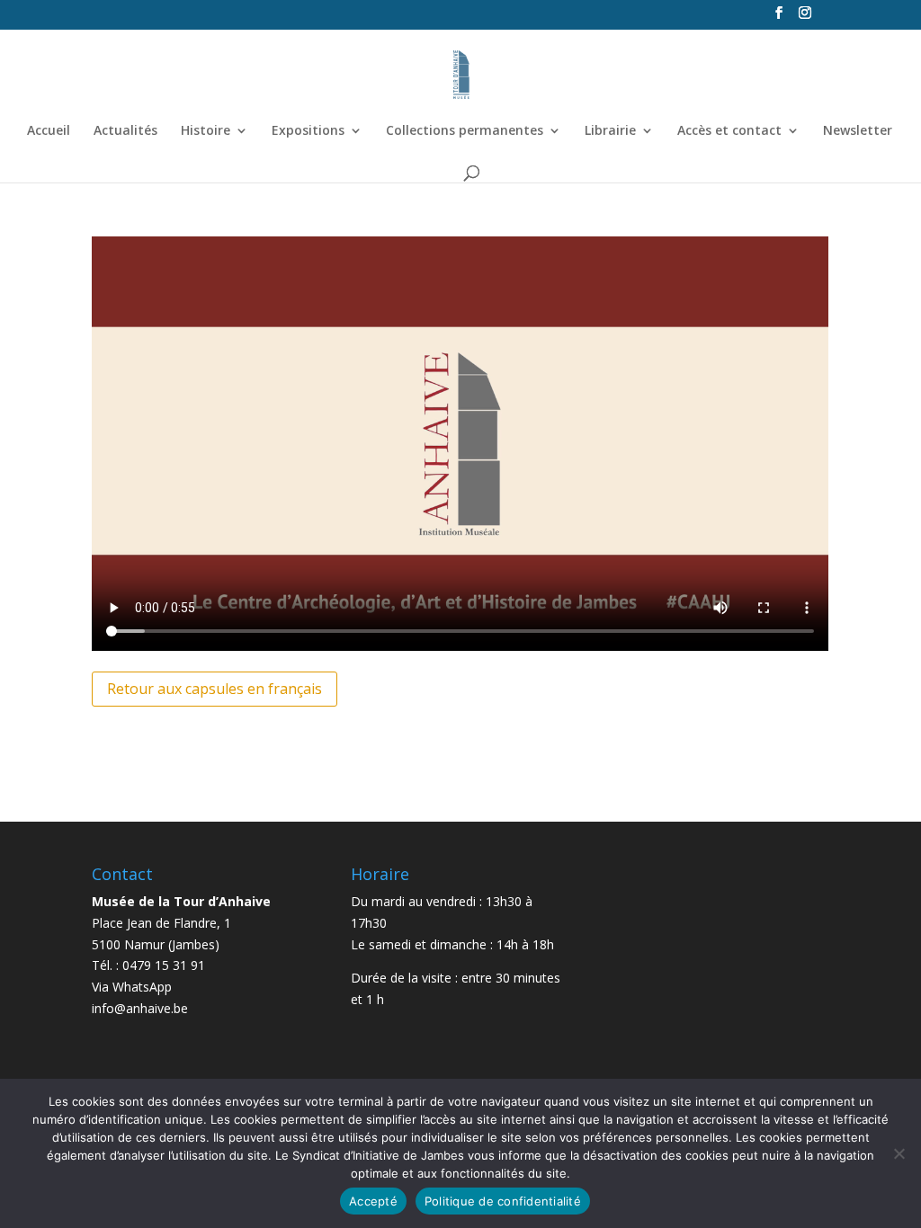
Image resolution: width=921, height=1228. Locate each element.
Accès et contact (729, 131)
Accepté (373, 1201)
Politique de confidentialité (503, 1201)
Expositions (308, 131)
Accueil (48, 131)
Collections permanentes (464, 131)
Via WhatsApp (132, 986)
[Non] (899, 1153)
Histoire (205, 131)
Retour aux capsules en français (214, 689)
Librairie (610, 131)
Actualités (125, 131)
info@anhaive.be (140, 1008)
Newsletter (857, 131)
